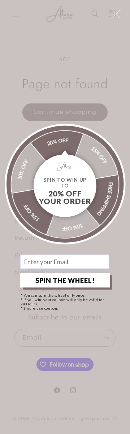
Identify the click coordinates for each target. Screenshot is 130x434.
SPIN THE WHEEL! (65, 280)
